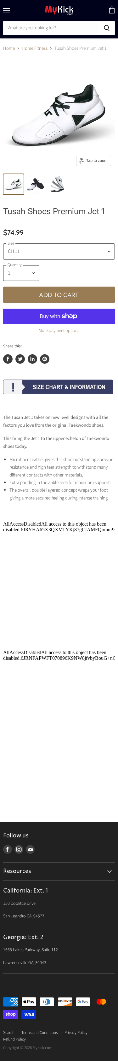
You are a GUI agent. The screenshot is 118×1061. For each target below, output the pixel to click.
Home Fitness (35, 48)
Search (8, 1032)
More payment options (59, 330)
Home (9, 48)
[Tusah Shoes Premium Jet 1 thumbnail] (13, 184)
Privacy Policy (76, 1032)
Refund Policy (14, 1039)
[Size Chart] (58, 398)
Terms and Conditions (39, 1032)
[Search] (106, 28)
